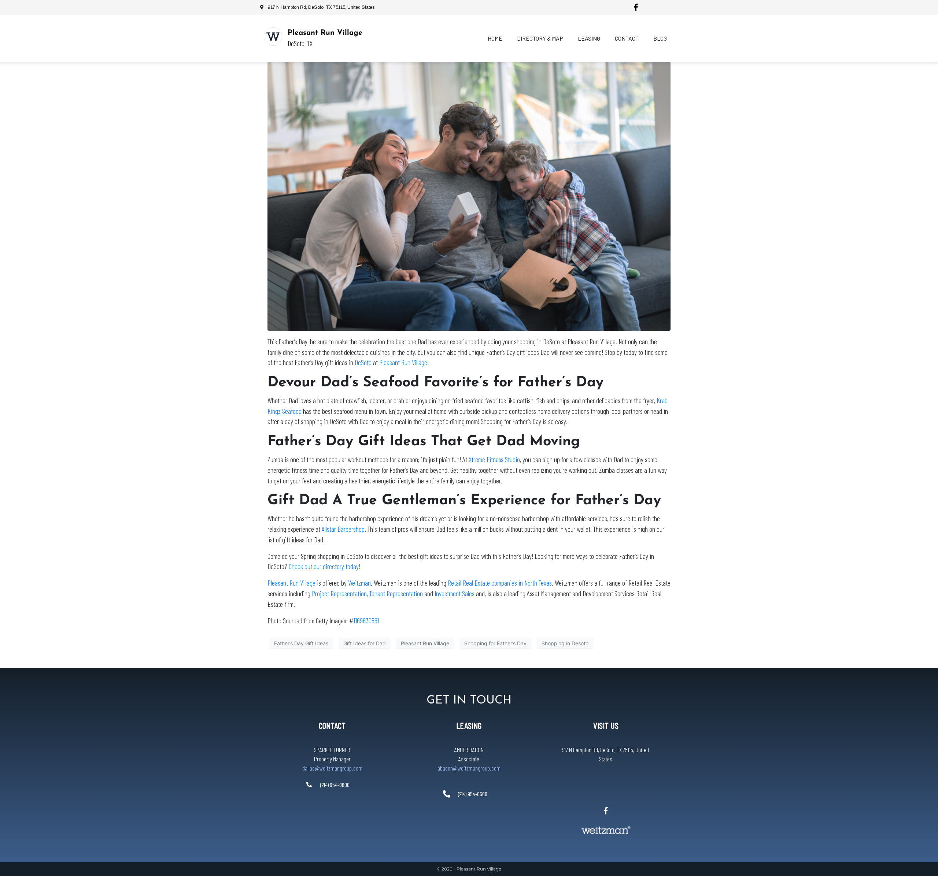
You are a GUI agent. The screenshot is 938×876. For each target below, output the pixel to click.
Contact (627, 38)
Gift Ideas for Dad (364, 643)
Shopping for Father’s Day (495, 643)
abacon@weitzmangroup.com (469, 768)
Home (495, 38)
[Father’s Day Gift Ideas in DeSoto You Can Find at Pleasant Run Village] (469, 195)
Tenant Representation (396, 593)
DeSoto (363, 362)
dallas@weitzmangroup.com (332, 768)
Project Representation (339, 593)
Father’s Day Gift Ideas (301, 643)
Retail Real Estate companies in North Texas (500, 583)
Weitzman (359, 583)
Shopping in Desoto (565, 643)
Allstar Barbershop (343, 529)
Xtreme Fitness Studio (494, 459)
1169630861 (366, 620)
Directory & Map (540, 38)
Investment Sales (454, 593)
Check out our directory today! (324, 566)
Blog (660, 38)
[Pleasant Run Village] (273, 36)
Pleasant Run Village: (404, 362)
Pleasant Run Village (325, 33)
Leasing (589, 38)
